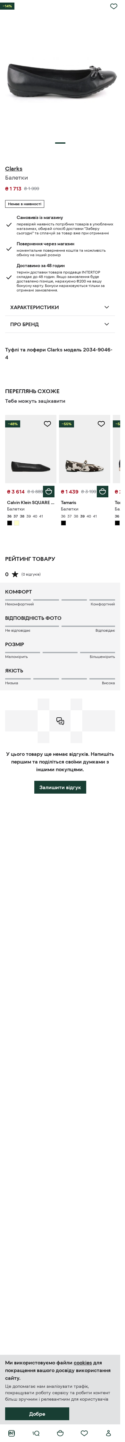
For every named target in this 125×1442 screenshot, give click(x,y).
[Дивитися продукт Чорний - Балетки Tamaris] (84, 449)
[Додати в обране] (113, 6)
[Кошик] (60, 1433)
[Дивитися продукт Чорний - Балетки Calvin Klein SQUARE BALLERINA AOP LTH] (30, 449)
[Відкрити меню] (35, 1433)
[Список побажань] (84, 1433)
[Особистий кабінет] (108, 1433)
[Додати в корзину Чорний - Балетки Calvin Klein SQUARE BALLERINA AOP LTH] (48, 491)
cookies (83, 1362)
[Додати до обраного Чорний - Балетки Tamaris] (101, 423)
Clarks (13, 169)
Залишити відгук (60, 787)
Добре (37, 1413)
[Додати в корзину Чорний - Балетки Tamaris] (102, 491)
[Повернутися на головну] (11, 1433)
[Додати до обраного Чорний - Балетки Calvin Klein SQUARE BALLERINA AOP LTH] (47, 423)
